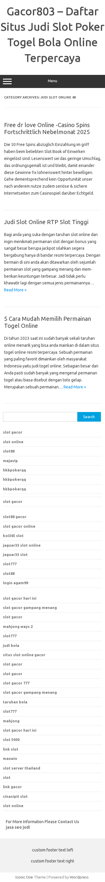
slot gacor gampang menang (30, 607)
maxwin (10, 758)
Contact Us (68, 821)
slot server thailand (21, 768)
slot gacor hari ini (19, 598)
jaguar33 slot (15, 554)
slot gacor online (19, 526)
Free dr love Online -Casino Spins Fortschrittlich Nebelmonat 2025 (47, 128)
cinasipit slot (15, 796)
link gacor (12, 787)
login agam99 (15, 583)
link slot (10, 749)
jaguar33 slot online (22, 545)
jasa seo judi (18, 827)
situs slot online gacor (24, 655)
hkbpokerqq (14, 470)
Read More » (15, 290)
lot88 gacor (15, 517)
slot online (13, 442)
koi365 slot (13, 536)
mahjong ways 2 (18, 626)
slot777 (10, 564)
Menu (52, 81)
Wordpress (79, 877)
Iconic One (24, 877)
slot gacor (12, 432)
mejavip (10, 461)
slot (6, 777)
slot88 (9, 451)
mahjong (11, 721)
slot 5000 (11, 739)
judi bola (11, 645)
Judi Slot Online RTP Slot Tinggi (46, 222)
